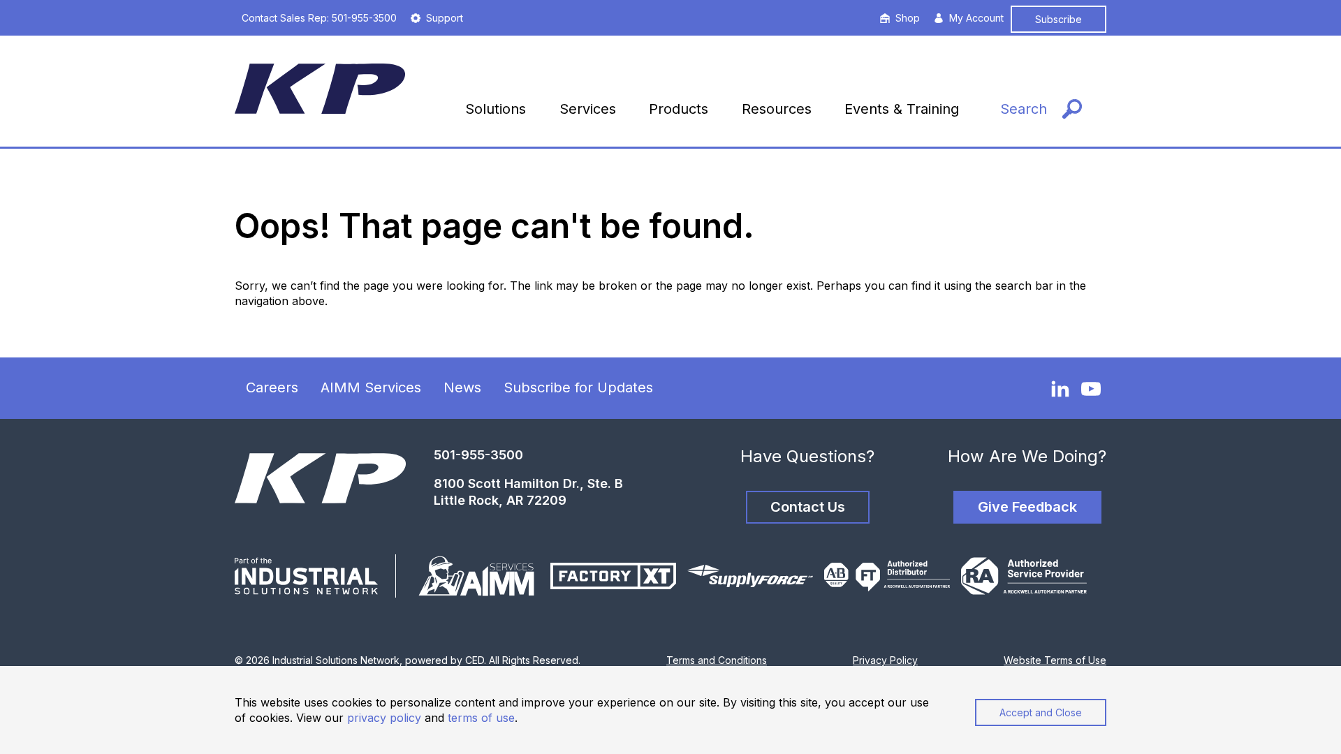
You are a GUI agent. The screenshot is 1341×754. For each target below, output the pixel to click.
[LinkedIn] (1060, 388)
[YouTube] (1091, 389)
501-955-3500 (478, 455)
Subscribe (1058, 19)
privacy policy (384, 718)
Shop (907, 18)
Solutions (495, 109)
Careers (272, 387)
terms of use (481, 718)
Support (444, 18)
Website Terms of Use (1055, 660)
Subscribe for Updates (578, 387)
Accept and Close (1040, 712)
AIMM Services (371, 387)
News (462, 387)
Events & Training (901, 109)
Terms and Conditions (716, 660)
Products (678, 109)
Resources (777, 109)
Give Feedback (1027, 506)
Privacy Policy (885, 660)
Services (587, 109)
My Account (976, 18)
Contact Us (807, 506)
